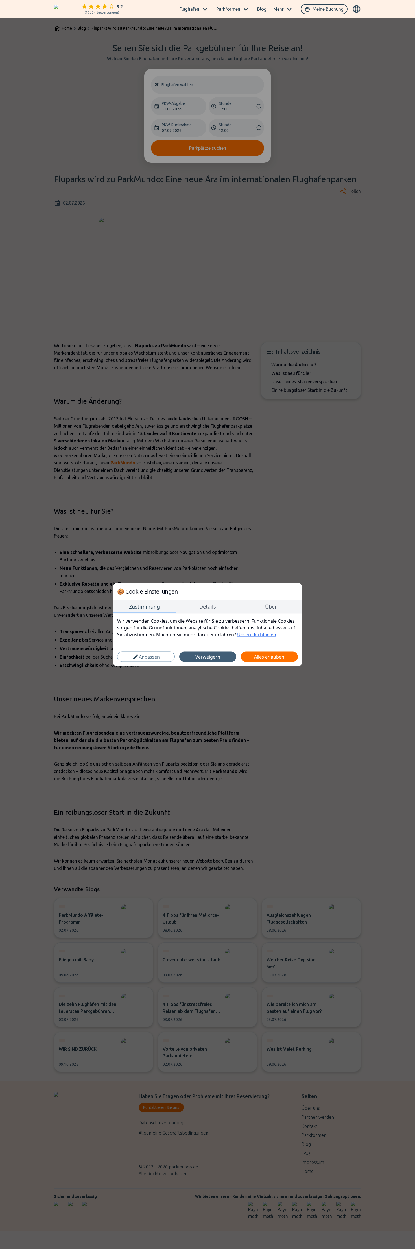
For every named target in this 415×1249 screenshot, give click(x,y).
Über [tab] (271, 606)
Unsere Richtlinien (256, 634)
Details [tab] (207, 606)
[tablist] (207, 606)
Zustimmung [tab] (144, 606)
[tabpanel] (207, 627)
